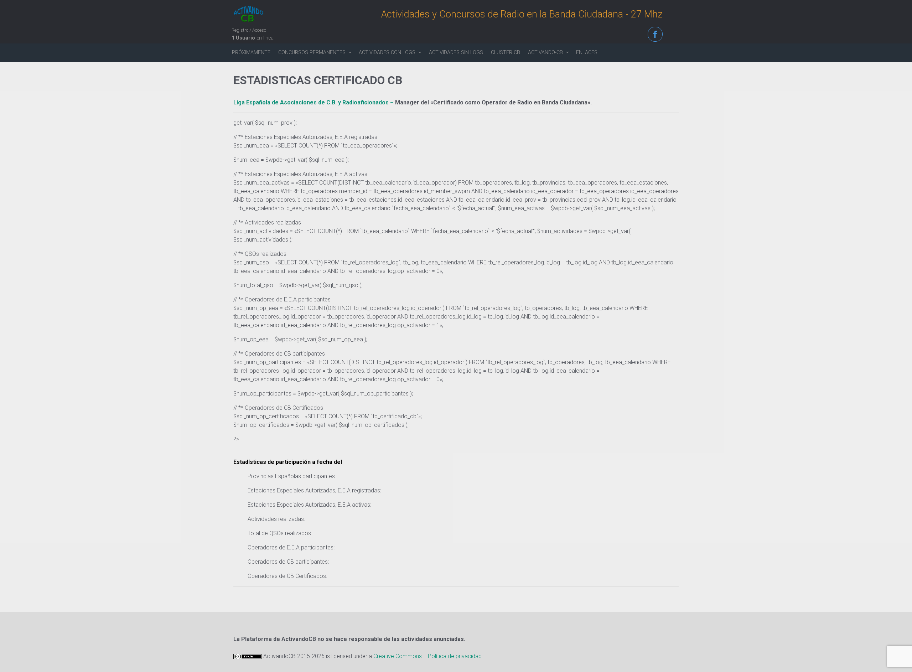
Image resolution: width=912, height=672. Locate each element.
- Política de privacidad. (454, 656)
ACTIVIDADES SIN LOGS (456, 53)
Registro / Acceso (249, 30)
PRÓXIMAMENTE (251, 53)
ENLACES (586, 53)
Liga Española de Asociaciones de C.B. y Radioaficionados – (314, 102)
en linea (253, 38)
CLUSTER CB (505, 53)
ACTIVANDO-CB (545, 53)
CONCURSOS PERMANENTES (312, 53)
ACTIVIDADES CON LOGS (387, 53)
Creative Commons (397, 656)
